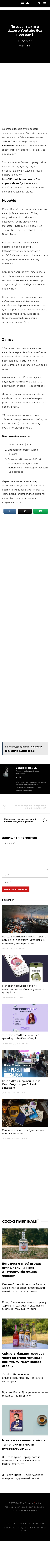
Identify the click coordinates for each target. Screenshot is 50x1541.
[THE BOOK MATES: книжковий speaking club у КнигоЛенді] (25, 1018)
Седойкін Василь (26, 768)
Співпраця (25, 1523)
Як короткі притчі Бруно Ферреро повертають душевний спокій (22, 1476)
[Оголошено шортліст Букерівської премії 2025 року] (25, 1113)
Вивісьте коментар (15, 889)
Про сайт (11, 1523)
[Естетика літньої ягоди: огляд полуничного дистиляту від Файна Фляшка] (25, 1243)
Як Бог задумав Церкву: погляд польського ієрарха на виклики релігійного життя (21, 1460)
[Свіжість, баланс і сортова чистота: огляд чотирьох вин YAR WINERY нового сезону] (25, 1334)
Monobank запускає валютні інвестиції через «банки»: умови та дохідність (23, 989)
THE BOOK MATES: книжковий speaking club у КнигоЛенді (20, 1037)
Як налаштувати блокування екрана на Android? (30, 806)
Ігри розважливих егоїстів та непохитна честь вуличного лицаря (23, 1444)
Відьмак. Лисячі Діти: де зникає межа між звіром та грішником (25, 1394)
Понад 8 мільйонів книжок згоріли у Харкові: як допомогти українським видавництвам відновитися (24, 940)
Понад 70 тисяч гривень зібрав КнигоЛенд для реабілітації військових (21, 1084)
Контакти (38, 1523)
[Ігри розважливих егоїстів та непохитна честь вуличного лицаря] (25, 1420)
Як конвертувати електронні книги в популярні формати (20, 820)
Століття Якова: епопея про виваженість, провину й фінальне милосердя (22, 1378)
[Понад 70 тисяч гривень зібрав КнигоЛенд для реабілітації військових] (25, 1063)
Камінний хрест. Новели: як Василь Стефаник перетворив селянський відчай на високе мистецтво (23, 1288)
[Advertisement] (25, 95)
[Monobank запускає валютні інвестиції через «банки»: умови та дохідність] (25, 968)
